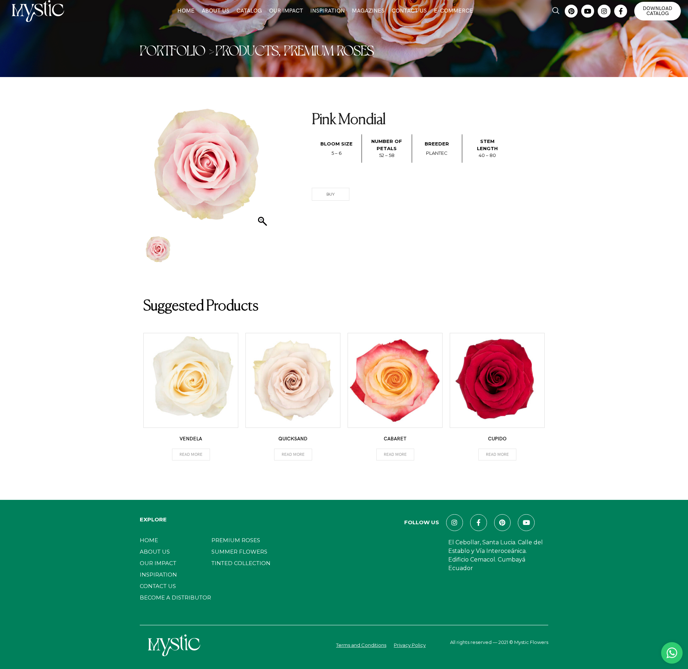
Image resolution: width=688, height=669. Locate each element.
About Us (215, 11)
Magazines (368, 11)
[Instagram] (604, 11)
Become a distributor (175, 597)
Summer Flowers (239, 551)
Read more (191, 454)
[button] (556, 11)
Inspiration (327, 11)
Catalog (249, 11)
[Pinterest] (571, 11)
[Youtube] (587, 11)
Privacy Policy (410, 645)
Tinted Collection (241, 563)
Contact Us (409, 11)
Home (186, 11)
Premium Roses (235, 540)
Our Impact (286, 11)
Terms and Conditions (361, 645)
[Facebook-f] (620, 11)
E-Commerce (453, 11)
